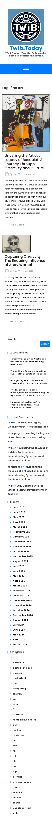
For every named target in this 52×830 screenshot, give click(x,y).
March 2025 (20, 585)
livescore (18, 735)
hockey (17, 730)
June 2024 (19, 629)
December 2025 (22, 541)
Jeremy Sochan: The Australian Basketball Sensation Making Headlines (28, 362)
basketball (19, 678)
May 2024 (19, 634)
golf (15, 725)
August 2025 (20, 561)
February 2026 (21, 531)
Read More (16, 224)
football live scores (24, 719)
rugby (16, 787)
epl (15, 699)
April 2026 (19, 522)
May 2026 (18, 517)
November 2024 (22, 605)
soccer (17, 797)
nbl (15, 750)
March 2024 (20, 644)
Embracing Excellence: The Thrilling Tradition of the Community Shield (25, 405)
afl (14, 657)
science (17, 792)
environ (17, 693)
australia (18, 662)
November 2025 (22, 546)
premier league (22, 782)
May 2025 (18, 576)
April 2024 (19, 639)
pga (15, 771)
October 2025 (21, 551)
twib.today (26, 48)
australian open (22, 667)
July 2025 (18, 566)
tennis (16, 802)
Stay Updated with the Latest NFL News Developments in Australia (27, 490)
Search (12, 339)
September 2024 (23, 615)
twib (15, 174)
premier (17, 776)
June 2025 (19, 571)
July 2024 (18, 625)
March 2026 (20, 527)
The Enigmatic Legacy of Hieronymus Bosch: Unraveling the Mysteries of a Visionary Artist (29, 392)
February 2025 (21, 590)
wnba (16, 813)
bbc (15, 683)
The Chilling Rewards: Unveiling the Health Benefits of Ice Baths (28, 372)
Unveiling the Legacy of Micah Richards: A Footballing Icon (28, 437)
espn (16, 704)
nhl (14, 761)
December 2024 (22, 600)
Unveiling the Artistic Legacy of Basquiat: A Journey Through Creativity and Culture (24, 161)
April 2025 (19, 580)
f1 (14, 709)
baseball (18, 673)
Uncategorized (22, 808)
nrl (14, 766)
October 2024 (21, 610)
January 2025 (21, 595)
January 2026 (21, 536)
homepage (14, 433)
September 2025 (23, 556)
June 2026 (19, 512)
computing (19, 688)
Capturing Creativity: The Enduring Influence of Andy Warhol (25, 260)
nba (15, 745)
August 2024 (20, 620)
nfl (14, 756)
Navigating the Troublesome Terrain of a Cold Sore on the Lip (29, 382)
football (18, 714)
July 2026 (18, 507)
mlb (15, 740)
